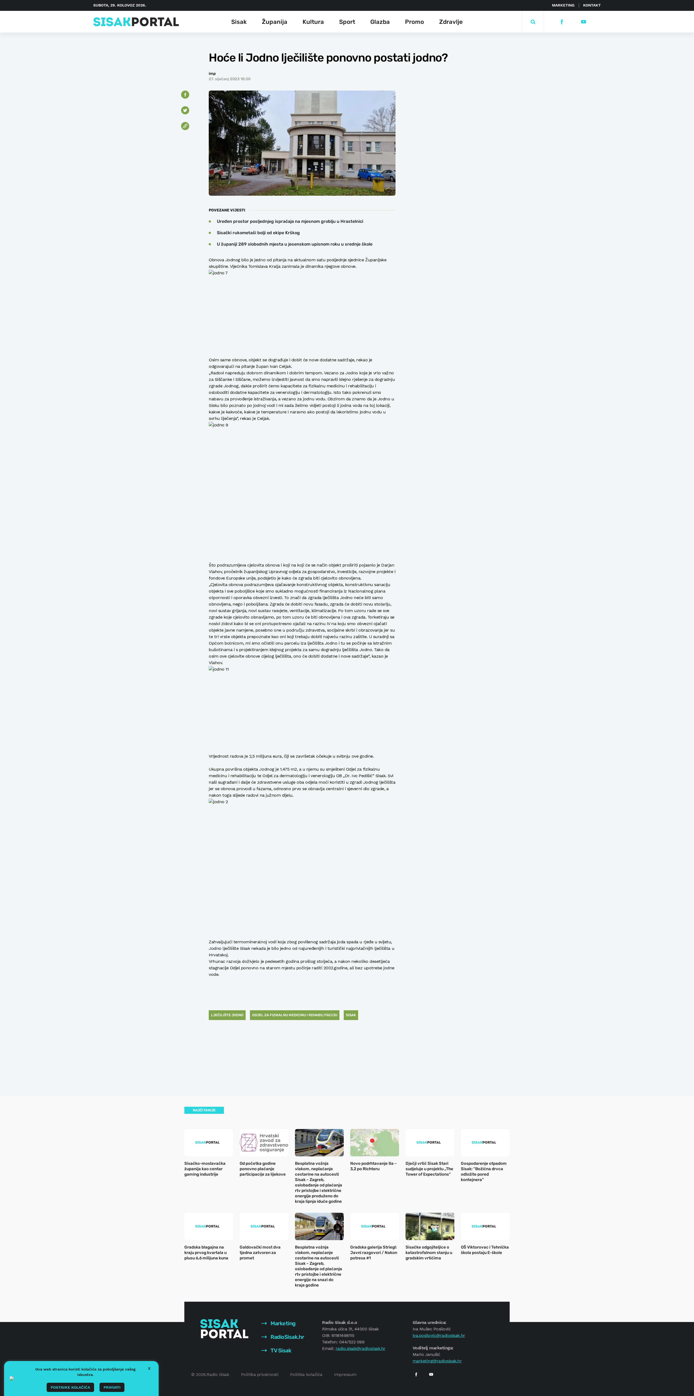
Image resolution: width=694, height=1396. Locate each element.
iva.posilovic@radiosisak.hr (439, 1335)
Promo (414, 21)
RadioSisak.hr (286, 1337)
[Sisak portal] (136, 21)
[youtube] (583, 21)
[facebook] (561, 21)
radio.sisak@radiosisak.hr (360, 1348)
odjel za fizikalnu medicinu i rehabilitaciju (294, 1015)
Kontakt (592, 5)
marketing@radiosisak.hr (437, 1360)
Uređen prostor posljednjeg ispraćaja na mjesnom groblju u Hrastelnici (290, 221)
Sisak (239, 21)
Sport (347, 21)
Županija (274, 21)
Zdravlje (451, 21)
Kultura (313, 21)
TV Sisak (280, 1350)
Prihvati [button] (112, 1387)
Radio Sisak (218, 1374)
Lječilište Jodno (227, 1015)
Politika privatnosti (259, 1374)
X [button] (149, 1368)
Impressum (345, 1374)
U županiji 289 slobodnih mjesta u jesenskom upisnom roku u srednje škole (294, 244)
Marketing (563, 5)
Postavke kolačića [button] (70, 1387)
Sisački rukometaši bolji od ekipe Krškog (258, 232)
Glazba (380, 21)
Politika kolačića (306, 1374)
